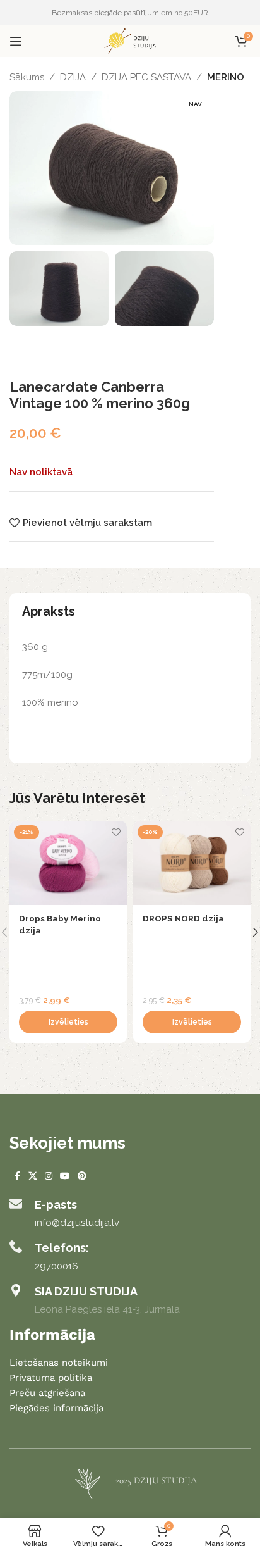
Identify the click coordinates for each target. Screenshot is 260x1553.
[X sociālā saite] (33, 1176)
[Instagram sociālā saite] (48, 1176)
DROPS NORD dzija (183, 918)
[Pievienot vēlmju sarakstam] (116, 832)
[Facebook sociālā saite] (17, 1176)
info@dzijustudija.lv (77, 1222)
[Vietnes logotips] (130, 40)
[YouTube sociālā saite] (65, 1176)
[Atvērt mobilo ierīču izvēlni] (15, 41)
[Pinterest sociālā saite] (82, 1176)
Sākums (26, 77)
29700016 (56, 1266)
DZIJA (73, 77)
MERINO (225, 77)
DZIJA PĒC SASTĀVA (146, 77)
